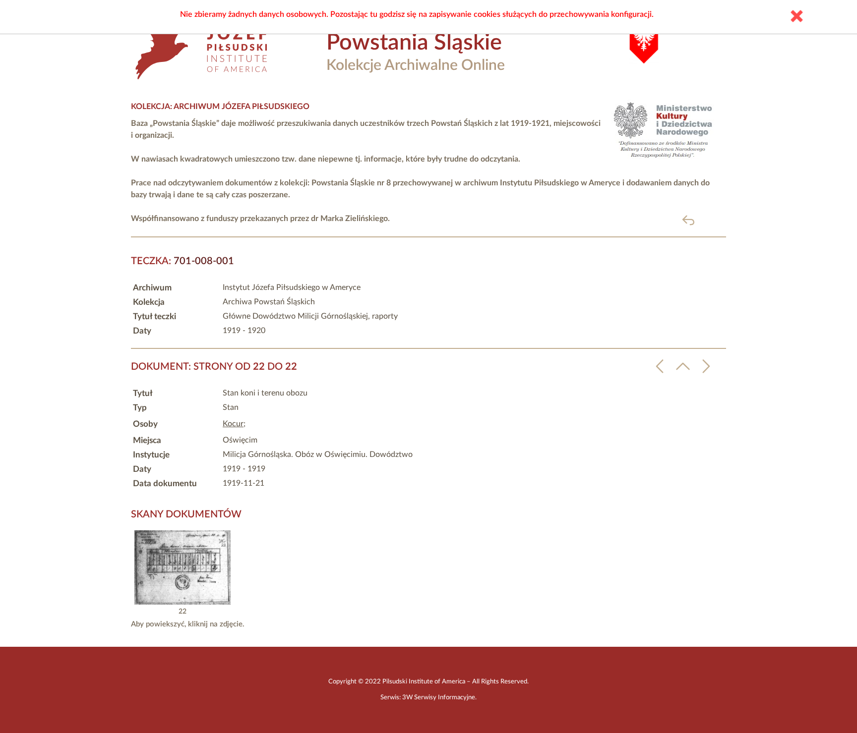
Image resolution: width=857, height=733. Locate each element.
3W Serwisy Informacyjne (438, 697)
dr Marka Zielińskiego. (350, 219)
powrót (704, 219)
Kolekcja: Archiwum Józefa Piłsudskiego (220, 107)
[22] (182, 602)
